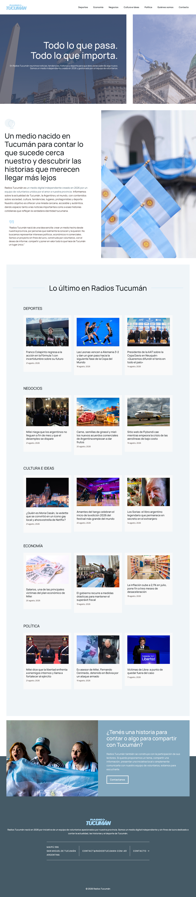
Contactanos (117, 779)
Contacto (184, 7)
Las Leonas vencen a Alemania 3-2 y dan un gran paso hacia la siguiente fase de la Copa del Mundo (98, 357)
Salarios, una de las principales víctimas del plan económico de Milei (45, 593)
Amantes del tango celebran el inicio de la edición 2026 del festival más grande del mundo (95, 515)
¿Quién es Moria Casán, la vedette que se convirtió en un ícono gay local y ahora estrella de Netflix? (47, 516)
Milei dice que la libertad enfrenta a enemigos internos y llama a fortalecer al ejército (46, 673)
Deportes (83, 7)
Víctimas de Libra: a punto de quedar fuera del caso (145, 671)
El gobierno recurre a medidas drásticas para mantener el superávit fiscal (95, 596)
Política (148, 7)
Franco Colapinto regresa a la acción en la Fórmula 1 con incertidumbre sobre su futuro (44, 355)
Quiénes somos (165, 7)
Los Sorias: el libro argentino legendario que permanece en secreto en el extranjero (145, 515)
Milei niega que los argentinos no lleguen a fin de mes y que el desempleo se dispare (46, 435)
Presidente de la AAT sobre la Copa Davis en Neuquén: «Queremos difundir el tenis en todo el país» (146, 357)
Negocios (113, 7)
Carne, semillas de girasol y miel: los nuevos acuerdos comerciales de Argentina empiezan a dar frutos (97, 437)
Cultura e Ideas (131, 7)
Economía (98, 7)
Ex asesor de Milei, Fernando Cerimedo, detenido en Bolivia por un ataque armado (97, 673)
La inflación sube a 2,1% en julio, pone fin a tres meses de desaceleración (147, 588)
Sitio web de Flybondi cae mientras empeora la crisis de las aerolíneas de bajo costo (147, 435)
